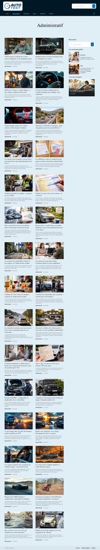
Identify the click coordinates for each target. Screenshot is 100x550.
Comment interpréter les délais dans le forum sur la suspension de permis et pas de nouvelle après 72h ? (18, 365)
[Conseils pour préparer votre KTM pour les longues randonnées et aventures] (50, 486)
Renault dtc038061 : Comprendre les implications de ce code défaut (16, 399)
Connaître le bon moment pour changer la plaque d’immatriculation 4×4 (49, 399)
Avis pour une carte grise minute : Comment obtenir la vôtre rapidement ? (48, 262)
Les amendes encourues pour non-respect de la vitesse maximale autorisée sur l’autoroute (18, 330)
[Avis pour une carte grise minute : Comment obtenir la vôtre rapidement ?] (50, 250)
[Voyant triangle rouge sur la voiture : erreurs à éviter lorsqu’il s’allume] (19, 115)
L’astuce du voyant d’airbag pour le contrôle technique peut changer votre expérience (48, 92)
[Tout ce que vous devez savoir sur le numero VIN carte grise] (50, 353)
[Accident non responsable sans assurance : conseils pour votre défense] (50, 284)
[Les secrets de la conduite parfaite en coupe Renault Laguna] (50, 454)
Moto (81, 65)
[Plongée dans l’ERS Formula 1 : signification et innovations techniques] (19, 486)
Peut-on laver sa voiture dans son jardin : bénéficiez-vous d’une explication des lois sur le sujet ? (49, 227)
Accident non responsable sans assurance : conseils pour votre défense (49, 295)
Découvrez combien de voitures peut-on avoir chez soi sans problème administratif (49, 329)
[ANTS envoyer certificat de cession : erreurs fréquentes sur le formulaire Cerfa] (19, 46)
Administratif (8, 66)
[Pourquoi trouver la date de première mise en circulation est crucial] (50, 46)
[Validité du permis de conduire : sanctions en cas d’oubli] (19, 183)
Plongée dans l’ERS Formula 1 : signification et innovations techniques (17, 498)
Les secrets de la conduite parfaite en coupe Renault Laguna (48, 466)
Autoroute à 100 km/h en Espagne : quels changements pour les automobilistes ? (49, 127)
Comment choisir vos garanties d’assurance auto (87, 58)
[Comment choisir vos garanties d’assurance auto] (74, 57)
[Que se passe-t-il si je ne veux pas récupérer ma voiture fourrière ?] (19, 519)
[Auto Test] (13, 6)
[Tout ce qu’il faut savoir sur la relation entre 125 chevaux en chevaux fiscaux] (19, 215)
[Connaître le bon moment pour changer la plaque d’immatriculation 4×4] (50, 387)
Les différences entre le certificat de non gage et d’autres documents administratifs (49, 160)
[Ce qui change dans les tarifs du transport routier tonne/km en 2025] (19, 420)
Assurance (82, 55)
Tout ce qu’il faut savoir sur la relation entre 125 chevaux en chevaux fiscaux (17, 226)
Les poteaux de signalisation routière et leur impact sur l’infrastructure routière (17, 262)
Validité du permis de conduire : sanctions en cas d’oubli (18, 194)
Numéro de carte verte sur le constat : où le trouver (49, 194)
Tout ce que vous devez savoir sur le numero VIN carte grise (47, 364)
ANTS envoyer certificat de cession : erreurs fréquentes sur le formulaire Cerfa (18, 57)
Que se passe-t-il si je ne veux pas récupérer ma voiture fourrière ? (16, 531)
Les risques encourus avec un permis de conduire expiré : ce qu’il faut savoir (17, 466)
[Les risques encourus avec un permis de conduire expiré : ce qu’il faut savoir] (19, 454)
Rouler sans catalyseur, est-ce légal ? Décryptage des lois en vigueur (47, 432)
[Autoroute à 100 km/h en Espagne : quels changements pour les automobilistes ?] (50, 115)
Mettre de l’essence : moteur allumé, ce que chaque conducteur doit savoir (17, 91)
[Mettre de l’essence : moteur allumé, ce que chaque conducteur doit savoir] (19, 79)
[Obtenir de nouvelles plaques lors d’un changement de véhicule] (50, 519)
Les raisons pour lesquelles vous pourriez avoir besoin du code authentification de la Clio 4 (18, 161)
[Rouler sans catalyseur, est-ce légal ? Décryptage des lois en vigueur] (50, 420)
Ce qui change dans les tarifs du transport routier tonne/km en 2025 (18, 432)
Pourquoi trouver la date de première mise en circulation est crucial (49, 57)
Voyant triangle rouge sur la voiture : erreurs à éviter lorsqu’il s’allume (16, 127)
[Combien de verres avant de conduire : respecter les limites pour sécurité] (19, 284)
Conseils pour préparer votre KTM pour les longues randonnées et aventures (48, 498)
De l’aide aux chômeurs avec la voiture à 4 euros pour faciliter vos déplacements (81, 90)
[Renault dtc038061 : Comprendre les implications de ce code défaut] (19, 387)
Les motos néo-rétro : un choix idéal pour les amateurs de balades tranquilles (86, 70)
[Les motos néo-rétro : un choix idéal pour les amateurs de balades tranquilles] (74, 69)
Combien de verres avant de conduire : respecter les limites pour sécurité (17, 295)
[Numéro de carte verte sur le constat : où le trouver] (50, 183)
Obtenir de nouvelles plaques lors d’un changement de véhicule (48, 531)
